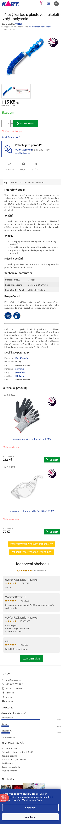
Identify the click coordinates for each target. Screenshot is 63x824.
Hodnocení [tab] (29, 182)
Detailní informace (9, 137)
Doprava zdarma (9, 755)
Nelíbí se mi (6, 730)
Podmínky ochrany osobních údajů (17, 752)
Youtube (9, 701)
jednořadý (20, 372)
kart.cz (9, 697)
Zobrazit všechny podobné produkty (31, 552)
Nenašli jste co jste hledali (13, 759)
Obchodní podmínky (10, 748)
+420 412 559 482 (14, 684)
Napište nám (7, 763)
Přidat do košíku (27, 123)
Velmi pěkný (7, 717)
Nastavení (30, 807)
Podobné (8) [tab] (16, 182)
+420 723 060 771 (14, 688)
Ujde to (4, 724)
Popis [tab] (6, 182)
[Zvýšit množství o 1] (11, 121)
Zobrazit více (31, 658)
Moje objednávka (9, 770)
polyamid (19, 368)
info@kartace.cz (22, 153)
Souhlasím (30, 816)
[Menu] (56, 4)
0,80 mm (19, 376)
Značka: (10, 29)
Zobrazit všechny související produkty (31, 544)
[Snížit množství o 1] (11, 125)
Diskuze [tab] (40, 182)
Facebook (10, 692)
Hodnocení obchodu (31, 564)
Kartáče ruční (21, 358)
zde (40, 800)
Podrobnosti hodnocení (40, 26)
